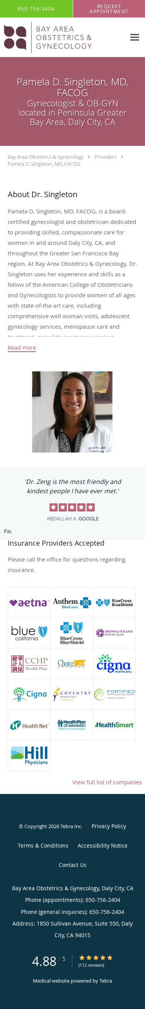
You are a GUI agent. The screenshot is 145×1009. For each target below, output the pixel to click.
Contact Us (73, 865)
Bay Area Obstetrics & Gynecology (46, 156)
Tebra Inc (70, 826)
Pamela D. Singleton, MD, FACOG (44, 163)
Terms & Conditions (43, 845)
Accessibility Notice (103, 845)
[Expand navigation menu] (134, 37)
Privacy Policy (109, 826)
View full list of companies (107, 782)
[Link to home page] (63, 37)
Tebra (105, 980)
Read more (22, 347)
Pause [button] (8, 532)
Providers (105, 156)
